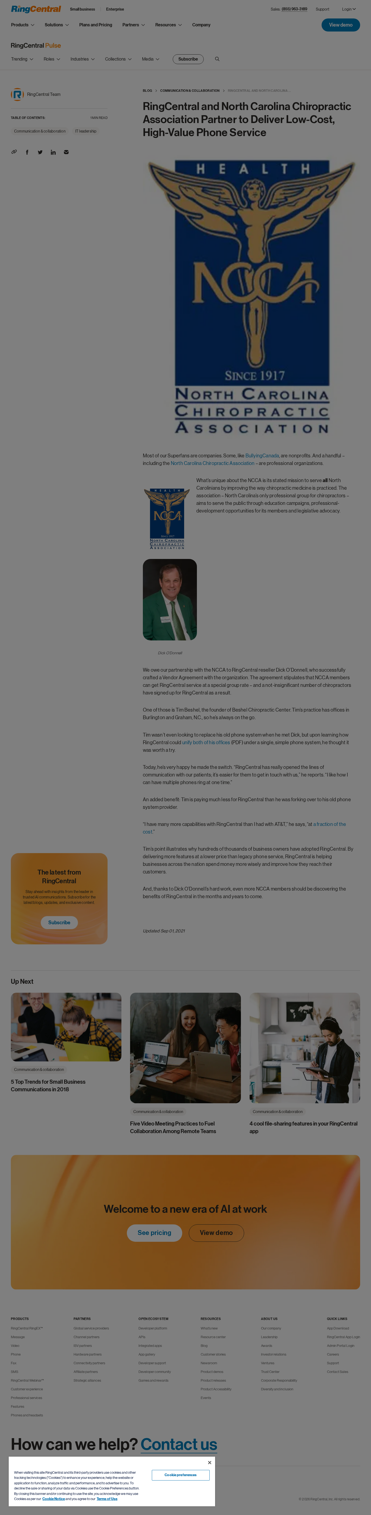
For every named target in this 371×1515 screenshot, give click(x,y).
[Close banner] (209, 1462)
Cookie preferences (181, 1475)
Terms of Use (107, 1499)
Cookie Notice (53, 1499)
